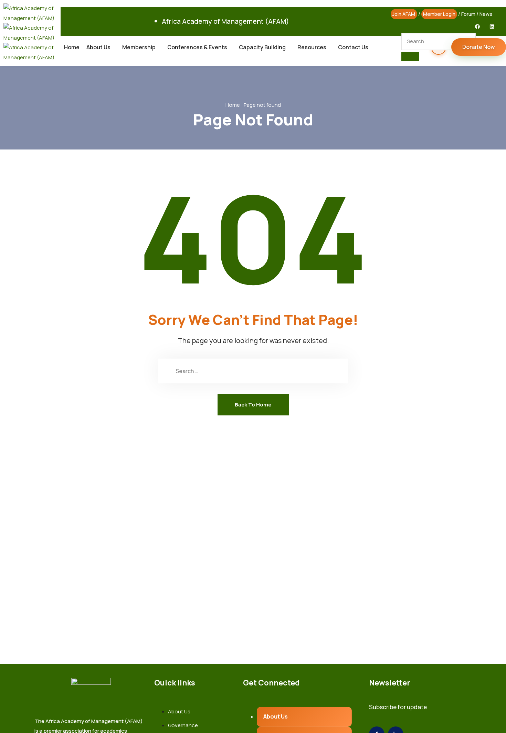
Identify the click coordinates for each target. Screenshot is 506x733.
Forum (468, 14)
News (485, 14)
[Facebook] (477, 26)
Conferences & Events (197, 47)
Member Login (439, 14)
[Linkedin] (492, 26)
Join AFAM (403, 14)
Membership (139, 47)
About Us (98, 47)
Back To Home (253, 404)
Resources (311, 47)
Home (72, 47)
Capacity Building (262, 47)
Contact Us (353, 47)
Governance (183, 725)
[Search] (410, 56)
